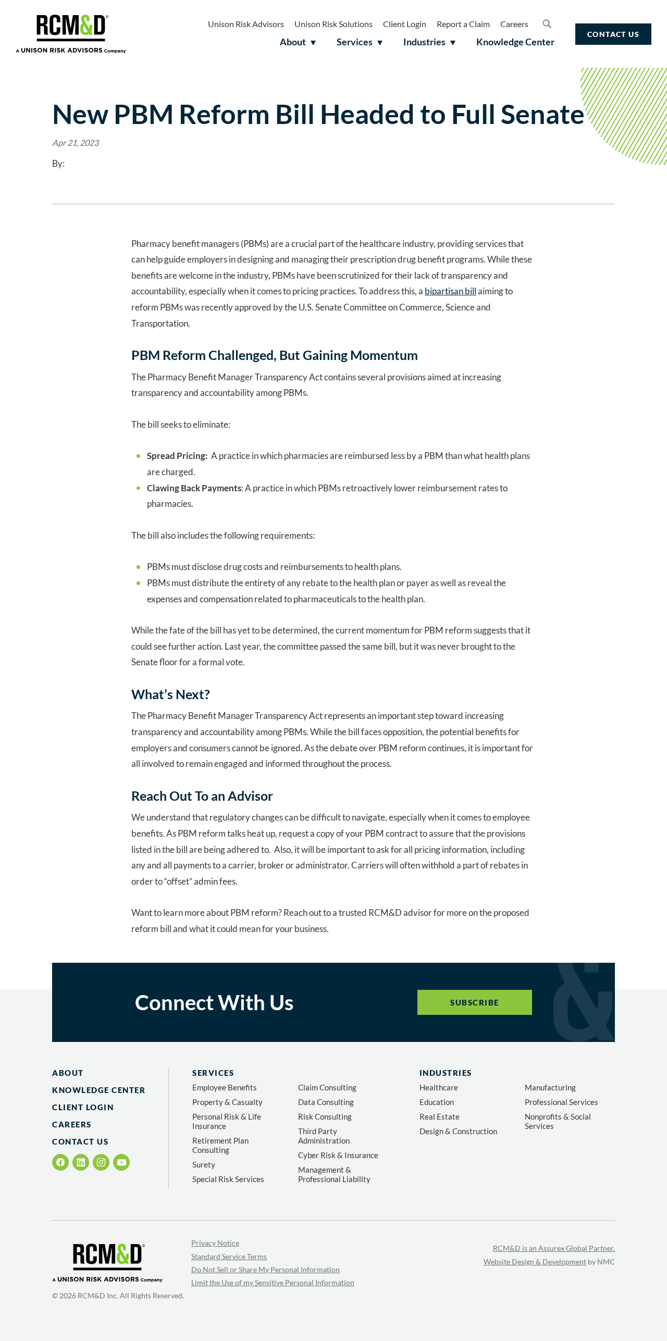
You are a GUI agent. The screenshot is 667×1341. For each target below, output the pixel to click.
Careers (514, 24)
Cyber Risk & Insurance (338, 1155)
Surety (203, 1164)
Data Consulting (326, 1102)
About (68, 1072)
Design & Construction (458, 1131)
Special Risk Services (228, 1179)
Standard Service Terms (229, 1256)
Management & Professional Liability (334, 1174)
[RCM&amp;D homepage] (71, 34)
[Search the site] (546, 23)
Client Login (404, 24)
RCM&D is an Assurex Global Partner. (554, 1248)
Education (436, 1102)
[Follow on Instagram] (101, 1162)
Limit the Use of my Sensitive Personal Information (272, 1282)
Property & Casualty (227, 1102)
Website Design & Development (535, 1261)
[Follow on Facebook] (60, 1162)
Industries (445, 1072)
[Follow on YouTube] (122, 1162)
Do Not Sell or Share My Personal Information (265, 1269)
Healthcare (438, 1087)
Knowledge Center (98, 1090)
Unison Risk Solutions (333, 24)
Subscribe (474, 1002)
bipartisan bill (450, 290)
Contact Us (613, 34)
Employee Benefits (224, 1087)
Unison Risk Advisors (246, 24)
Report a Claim (463, 24)
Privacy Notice (215, 1242)
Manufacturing (550, 1087)
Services (213, 1072)
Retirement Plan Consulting (220, 1145)
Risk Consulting (325, 1116)
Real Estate (439, 1116)
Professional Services (561, 1102)
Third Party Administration (324, 1135)
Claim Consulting (327, 1087)
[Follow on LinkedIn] (81, 1162)
